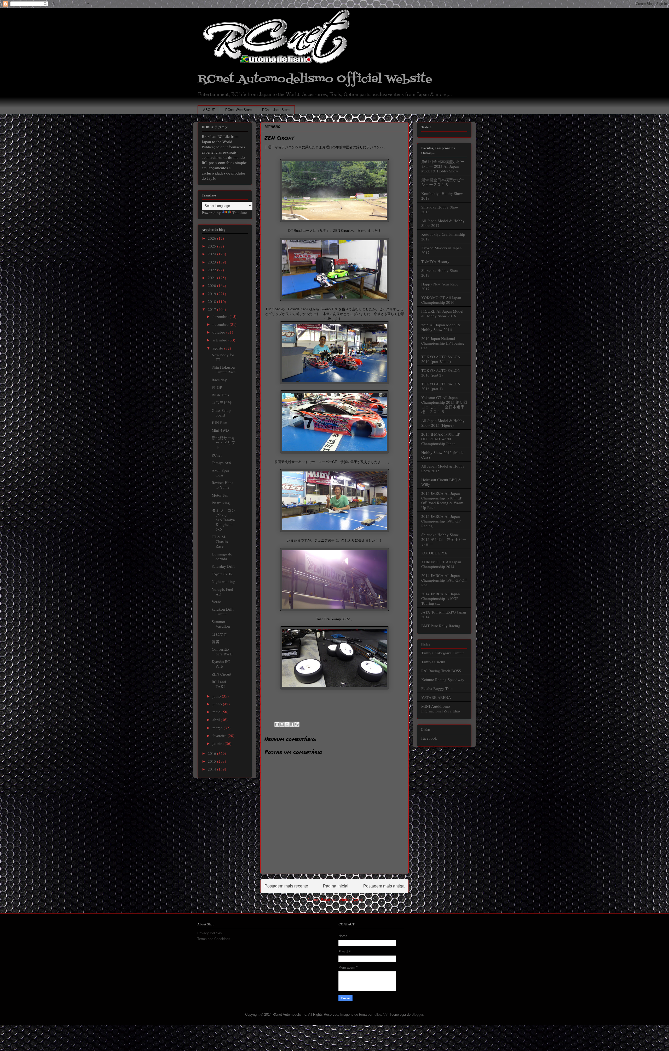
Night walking (223, 581)
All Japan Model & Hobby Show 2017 (443, 223)
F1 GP (217, 387)
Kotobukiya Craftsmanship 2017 (443, 236)
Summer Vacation (221, 624)
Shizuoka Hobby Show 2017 (440, 273)
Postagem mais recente (286, 886)
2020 (212, 285)
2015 (212, 761)
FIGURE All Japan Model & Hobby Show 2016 (442, 313)
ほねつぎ (219, 634)
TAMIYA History (435, 261)
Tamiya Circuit (433, 661)
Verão (216, 601)
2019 (212, 293)
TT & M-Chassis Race (220, 541)
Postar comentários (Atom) (341, 900)
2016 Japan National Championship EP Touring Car (442, 343)
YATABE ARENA (436, 697)
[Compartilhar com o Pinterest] (296, 724)
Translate (239, 212)
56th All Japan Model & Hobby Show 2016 (441, 327)
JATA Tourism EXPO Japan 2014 (443, 614)
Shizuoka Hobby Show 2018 (440, 209)
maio (217, 711)
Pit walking (221, 502)
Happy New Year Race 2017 (439, 286)
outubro (219, 332)
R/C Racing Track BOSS (441, 670)
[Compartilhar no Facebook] (292, 724)
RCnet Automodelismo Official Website (315, 79)
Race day (219, 379)
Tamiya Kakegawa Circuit (442, 652)
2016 (212, 753)
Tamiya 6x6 (221, 462)
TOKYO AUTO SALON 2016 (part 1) (440, 386)
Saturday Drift (223, 566)
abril (216, 719)
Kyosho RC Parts (221, 664)
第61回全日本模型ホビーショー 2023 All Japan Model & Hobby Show (443, 166)
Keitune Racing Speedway (442, 679)
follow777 (380, 1014)
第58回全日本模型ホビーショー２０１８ (443, 182)
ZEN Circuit (221, 674)
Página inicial (335, 886)
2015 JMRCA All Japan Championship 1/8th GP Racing (440, 521)
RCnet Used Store (276, 110)
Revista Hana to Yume (222, 485)
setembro (220, 339)
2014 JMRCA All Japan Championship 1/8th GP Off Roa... (444, 580)
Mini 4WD (220, 430)
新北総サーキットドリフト (223, 442)
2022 (212, 269)
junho (217, 703)
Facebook (429, 738)
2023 (212, 262)
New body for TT (223, 357)
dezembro (221, 316)
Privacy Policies (209, 933)
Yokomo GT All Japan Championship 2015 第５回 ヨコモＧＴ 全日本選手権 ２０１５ (446, 404)
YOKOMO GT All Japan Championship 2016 (441, 300)
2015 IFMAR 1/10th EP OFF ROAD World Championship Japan (440, 438)
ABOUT (209, 110)
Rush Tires (220, 394)
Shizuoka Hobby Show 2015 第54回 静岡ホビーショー (443, 539)
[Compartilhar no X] (287, 724)
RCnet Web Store (238, 110)
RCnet (217, 455)
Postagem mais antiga (384, 886)
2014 (212, 769)
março (218, 727)
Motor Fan (220, 495)
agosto (218, 348)
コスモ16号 (222, 402)
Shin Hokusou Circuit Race (224, 369)
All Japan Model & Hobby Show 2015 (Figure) (443, 423)
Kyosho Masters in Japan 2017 (441, 250)
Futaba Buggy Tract (437, 688)
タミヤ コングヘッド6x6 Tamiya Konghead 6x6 (223, 520)
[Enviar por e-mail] (277, 724)
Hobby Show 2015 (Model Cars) (443, 455)
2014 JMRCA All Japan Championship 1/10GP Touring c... (440, 598)
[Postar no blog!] (282, 724)
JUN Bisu (219, 422)
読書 (216, 641)
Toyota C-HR (222, 573)
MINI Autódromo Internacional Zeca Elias (440, 708)
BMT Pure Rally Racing (440, 625)
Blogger (417, 1014)
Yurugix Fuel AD (222, 592)
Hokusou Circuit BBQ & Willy (441, 482)
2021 (212, 277)
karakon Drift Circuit (223, 611)
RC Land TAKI (219, 684)
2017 (212, 309)
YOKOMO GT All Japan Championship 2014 (441, 564)
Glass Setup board (221, 413)
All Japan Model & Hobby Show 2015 (443, 468)
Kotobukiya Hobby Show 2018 (442, 196)
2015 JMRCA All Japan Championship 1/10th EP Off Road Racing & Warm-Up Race (443, 500)
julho (217, 696)
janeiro (218, 743)
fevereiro (220, 735)
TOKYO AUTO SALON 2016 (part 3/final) (440, 359)
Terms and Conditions (213, 939)
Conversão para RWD (222, 651)
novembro (221, 324)
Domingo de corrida (222, 556)
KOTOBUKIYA (434, 552)
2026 (212, 238)
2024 (212, 253)
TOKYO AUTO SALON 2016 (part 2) (440, 373)
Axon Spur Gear (220, 472)
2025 (212, 246)
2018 (212, 301)
